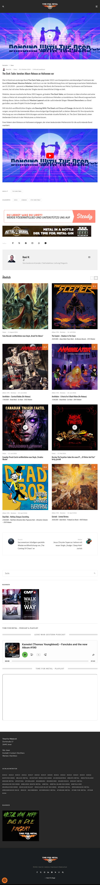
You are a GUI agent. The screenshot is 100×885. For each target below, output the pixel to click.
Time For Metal (79, 790)
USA (4, 793)
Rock (24, 790)
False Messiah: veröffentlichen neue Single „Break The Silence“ (22, 336)
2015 (18, 775)
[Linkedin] (48, 872)
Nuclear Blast (26, 787)
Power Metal (64, 787)
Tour (91, 790)
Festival (20, 781)
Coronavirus (60, 778)
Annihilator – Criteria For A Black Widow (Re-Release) (69, 396)
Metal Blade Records (60, 784)
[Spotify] (52, 872)
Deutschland (88, 778)
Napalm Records (10, 787)
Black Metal (22, 778)
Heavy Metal (76, 781)
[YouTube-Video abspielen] (50, 155)
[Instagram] (44, 872)
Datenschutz (63, 867)
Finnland (30, 781)
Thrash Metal (64, 790)
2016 (25, 775)
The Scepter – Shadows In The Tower (64, 336)
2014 (12, 775)
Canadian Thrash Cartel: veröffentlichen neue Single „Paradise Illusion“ (22, 458)
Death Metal (74, 778)
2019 (44, 775)
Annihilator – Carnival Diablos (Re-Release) (16, 396)
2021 (57, 775)
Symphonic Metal (48, 790)
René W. (8, 69)
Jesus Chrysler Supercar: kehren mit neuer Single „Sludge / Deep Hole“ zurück (67, 544)
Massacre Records (11, 784)
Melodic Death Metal (31, 784)
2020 (51, 775)
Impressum (54, 867)
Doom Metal (8, 781)
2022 (63, 775)
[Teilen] (12, 243)
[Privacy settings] (4, 880)
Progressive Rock (11, 790)
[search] (94, 573)
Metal (46, 784)
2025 (83, 775)
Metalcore (77, 784)
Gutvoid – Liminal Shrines (60, 516)
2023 (70, 775)
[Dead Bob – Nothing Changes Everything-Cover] (25, 487)
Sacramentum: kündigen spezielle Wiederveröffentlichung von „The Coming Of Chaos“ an (31, 544)
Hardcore (52, 781)
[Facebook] (37, 872)
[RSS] (55, 872)
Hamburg (41, 781)
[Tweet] (19, 243)
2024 (16, 200)
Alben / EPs (55, 332)
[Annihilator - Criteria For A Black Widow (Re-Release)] (75, 367)
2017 (31, 775)
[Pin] (26, 243)
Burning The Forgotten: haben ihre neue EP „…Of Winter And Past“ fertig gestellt (73, 458)
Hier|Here (20, 753)
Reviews (62, 332)
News (15, 69)
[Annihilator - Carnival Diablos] (25, 367)
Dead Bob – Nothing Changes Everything (15, 517)
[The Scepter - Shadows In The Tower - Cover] (75, 306)
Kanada (24, 200)
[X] (41, 872)
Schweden (33, 790)
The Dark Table (35, 200)
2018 (38, 775)
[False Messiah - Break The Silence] (25, 306)
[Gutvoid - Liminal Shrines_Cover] (75, 487)
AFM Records (9, 778)
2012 (5, 775)
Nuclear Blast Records (46, 787)
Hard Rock (64, 781)
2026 (89, 775)
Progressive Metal (81, 787)
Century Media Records (41, 778)
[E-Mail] (32, 243)
